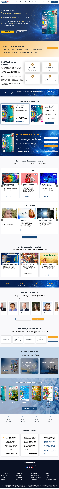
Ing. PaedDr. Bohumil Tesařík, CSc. (46, 313)
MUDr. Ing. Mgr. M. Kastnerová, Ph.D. (50, 448)
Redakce (47, 475)
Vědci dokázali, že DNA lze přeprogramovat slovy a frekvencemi (44, 219)
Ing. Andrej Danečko (23, 312)
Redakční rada (19, 477)
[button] (48, 2)
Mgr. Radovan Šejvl (11, 312)
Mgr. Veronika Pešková (34, 313)
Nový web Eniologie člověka (10, 264)
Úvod (17, 1)
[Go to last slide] (2, 186)
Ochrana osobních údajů (36, 477)
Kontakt (45, 1)
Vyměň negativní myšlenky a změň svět (47, 185)
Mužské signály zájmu (28, 184)
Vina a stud (4, 219)
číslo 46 (34, 402)
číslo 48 (11, 402)
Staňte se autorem (19, 481)
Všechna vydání (28, 1)
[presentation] (10, 179)
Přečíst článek (9, 196)
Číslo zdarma (3, 477)
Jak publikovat (19, 479)
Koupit (54, 1)
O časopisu (3, 479)
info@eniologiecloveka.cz (51, 479)
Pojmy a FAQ (3, 481)
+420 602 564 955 (49, 481)
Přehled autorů (19, 475)
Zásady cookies (34, 479)
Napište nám (48, 477)
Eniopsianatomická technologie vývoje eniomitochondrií (9, 185)
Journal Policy (33, 481)
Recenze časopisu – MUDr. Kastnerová (26, 219)
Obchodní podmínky (35, 475)
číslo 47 (23, 402)
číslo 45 (46, 402)
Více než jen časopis (47, 264)
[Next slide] (57, 186)
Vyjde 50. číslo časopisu (28, 264)
